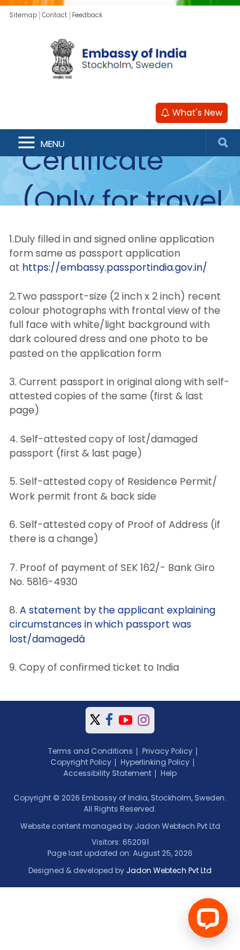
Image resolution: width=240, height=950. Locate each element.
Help (169, 773)
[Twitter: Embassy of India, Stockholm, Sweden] (95, 720)
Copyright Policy (80, 762)
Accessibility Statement (107, 773)
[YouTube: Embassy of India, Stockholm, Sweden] (125, 720)
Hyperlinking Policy (155, 762)
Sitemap (23, 15)
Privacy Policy (167, 751)
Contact (54, 15)
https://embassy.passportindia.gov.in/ (114, 267)
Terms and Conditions (90, 751)
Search (223, 142)
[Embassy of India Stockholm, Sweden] (120, 60)
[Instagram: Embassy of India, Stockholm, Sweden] (144, 720)
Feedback (87, 15)
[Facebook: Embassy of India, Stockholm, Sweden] (109, 720)
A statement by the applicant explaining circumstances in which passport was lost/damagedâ (112, 624)
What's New (196, 112)
